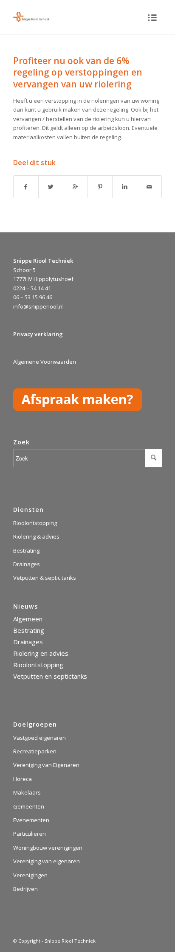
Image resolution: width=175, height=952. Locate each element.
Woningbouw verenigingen (47, 847)
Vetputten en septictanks (50, 676)
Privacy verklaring (38, 334)
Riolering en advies (40, 653)
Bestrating (26, 550)
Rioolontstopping (35, 523)
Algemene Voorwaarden (44, 361)
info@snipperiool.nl (38, 306)
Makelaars (27, 792)
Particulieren (29, 833)
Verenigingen (30, 875)
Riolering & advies (36, 536)
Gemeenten (28, 806)
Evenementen (31, 820)
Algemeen (27, 619)
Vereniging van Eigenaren (46, 765)
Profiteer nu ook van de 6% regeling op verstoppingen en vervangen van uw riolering (77, 72)
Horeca (22, 779)
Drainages (26, 564)
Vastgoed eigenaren (39, 737)
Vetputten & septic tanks (44, 577)
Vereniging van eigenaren (46, 861)
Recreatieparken (34, 751)
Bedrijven (25, 889)
